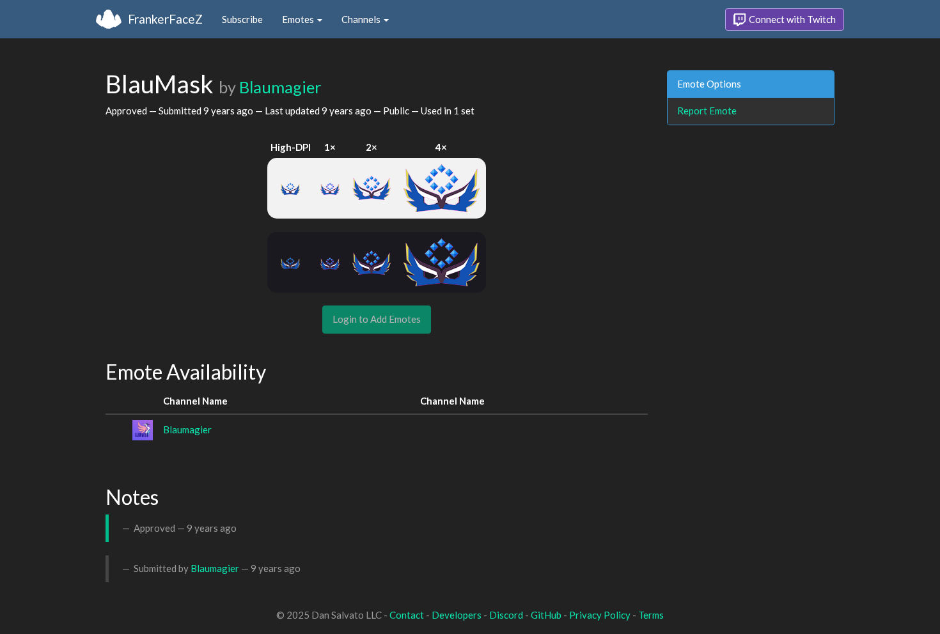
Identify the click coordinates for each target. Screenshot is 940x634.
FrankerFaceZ (165, 19)
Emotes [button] (299, 19)
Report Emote (707, 110)
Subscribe (242, 19)
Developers (457, 615)
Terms (651, 615)
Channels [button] (361, 19)
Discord (506, 615)
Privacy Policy (600, 615)
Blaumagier (280, 87)
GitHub (546, 615)
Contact (406, 615)
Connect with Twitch (791, 19)
